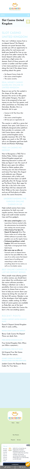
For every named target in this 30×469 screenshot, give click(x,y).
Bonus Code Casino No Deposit (13, 330)
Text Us (23, 467)
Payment (13, 439)
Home (13, 422)
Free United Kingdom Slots (12, 340)
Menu (3, 15)
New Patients (16, 434)
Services (19, 439)
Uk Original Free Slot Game (12, 349)
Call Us (8, 467)
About (17, 422)
